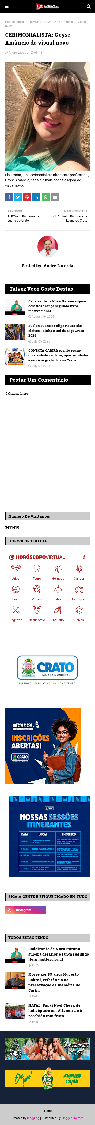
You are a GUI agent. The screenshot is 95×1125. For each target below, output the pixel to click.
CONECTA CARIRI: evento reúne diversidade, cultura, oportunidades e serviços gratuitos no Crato (58, 355)
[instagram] (25, 910)
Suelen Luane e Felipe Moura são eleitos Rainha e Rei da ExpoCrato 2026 (56, 331)
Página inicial (14, 22)
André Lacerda (18, 52)
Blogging (33, 1118)
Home (48, 1111)
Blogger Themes (72, 1118)
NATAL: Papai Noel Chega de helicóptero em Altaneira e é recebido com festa (55, 1011)
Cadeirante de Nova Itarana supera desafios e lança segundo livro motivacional (57, 306)
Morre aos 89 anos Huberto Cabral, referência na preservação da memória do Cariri (54, 982)
